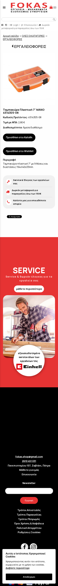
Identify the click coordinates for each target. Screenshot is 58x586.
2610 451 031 (29, 461)
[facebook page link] (2, 24)
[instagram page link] (6, 24)
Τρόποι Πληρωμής (29, 519)
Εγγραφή (29, 500)
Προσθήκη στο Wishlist (19, 151)
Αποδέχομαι (29, 577)
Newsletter (29, 483)
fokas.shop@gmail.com (29, 456)
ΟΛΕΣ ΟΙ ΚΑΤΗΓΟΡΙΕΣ (33, 36)
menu (4, 7)
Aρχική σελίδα (11, 36)
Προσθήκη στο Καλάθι (19, 137)
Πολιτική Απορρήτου (29, 528)
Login (15, 24)
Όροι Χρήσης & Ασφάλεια (29, 523)
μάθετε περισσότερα (29, 289)
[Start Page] (29, 7)
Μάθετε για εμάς (29, 470)
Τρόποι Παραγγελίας (29, 514)
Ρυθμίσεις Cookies (29, 532)
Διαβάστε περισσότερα (17, 568)
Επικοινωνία (30, 24)
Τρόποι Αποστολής (29, 510)
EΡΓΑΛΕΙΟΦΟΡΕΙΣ (12, 39)
